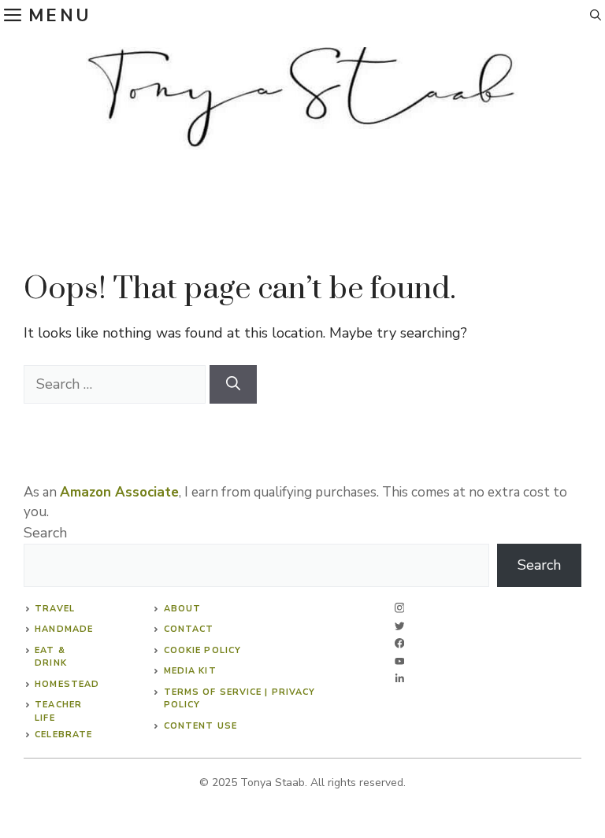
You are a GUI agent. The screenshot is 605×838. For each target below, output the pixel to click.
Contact (189, 629)
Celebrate (63, 734)
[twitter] (400, 626)
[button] (595, 15)
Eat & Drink (51, 657)
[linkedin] (400, 679)
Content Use (200, 726)
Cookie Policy (202, 650)
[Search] (233, 384)
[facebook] (400, 643)
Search (45, 532)
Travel (55, 609)
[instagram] (400, 608)
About (183, 609)
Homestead (67, 684)
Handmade (64, 629)
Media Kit (190, 671)
